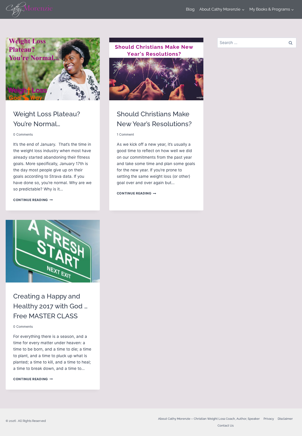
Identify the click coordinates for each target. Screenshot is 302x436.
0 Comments (23, 134)
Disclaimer (285, 418)
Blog (190, 9)
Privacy (269, 418)
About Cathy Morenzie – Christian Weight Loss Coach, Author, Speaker (209, 418)
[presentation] (53, 69)
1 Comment (125, 134)
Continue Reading (33, 200)
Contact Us (226, 425)
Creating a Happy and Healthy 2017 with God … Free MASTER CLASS (50, 306)
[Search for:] (256, 42)
